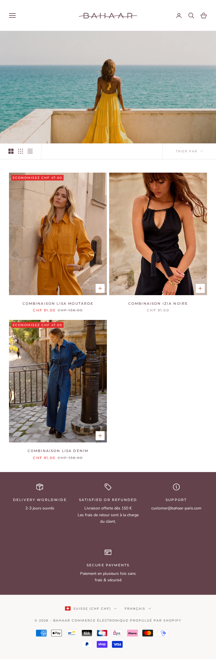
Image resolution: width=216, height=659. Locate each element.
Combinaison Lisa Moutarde (58, 303)
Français (135, 609)
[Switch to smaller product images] (20, 151)
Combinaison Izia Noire (158, 303)
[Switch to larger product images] (11, 151)
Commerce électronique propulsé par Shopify (126, 620)
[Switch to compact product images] (30, 151)
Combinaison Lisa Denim (58, 451)
